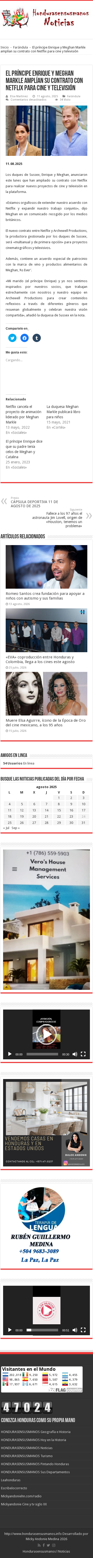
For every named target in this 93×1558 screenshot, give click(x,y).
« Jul (6, 828)
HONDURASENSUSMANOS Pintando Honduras (35, 1464)
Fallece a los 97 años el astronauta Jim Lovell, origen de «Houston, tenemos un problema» (57, 518)
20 (34, 816)
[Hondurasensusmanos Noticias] (46, 16)
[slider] (42, 1054)
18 (9, 816)
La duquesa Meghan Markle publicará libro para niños (63, 412)
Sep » (16, 828)
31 (83, 823)
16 (71, 810)
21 (46, 816)
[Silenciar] (75, 1054)
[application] (46, 1034)
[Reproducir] (9, 1054)
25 (9, 823)
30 (71, 823)
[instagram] (54, 1545)
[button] (46, 1034)
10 (83, 804)
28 (46, 823)
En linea (18, 763)
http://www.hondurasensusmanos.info (33, 1534)
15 (59, 810)
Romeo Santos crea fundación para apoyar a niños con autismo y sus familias (45, 596)
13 (34, 810)
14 (46, 810)
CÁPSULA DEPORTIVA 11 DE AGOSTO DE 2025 (34, 502)
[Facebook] (43, 1545)
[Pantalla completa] (83, 1054)
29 (59, 823)
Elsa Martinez (19, 96)
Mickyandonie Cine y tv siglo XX (24, 1504)
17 (83, 810)
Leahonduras (10, 1480)
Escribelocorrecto (14, 1488)
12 (22, 810)
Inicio (5, 47)
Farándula (20, 47)
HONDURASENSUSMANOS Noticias (26, 1448)
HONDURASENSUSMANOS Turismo (27, 1456)
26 (22, 823)
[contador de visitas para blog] (27, 1407)
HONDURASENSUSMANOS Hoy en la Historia (33, 1440)
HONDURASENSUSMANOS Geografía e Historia (36, 1432)
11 (9, 810)
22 (59, 816)
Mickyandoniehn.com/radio (21, 1496)
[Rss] (39, 1545)
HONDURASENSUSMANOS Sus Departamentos (35, 1472)
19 (22, 816)
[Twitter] (48, 1545)
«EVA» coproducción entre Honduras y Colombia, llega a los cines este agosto (40, 659)
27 (34, 823)
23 (71, 816)
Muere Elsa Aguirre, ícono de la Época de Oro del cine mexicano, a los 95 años (46, 722)
